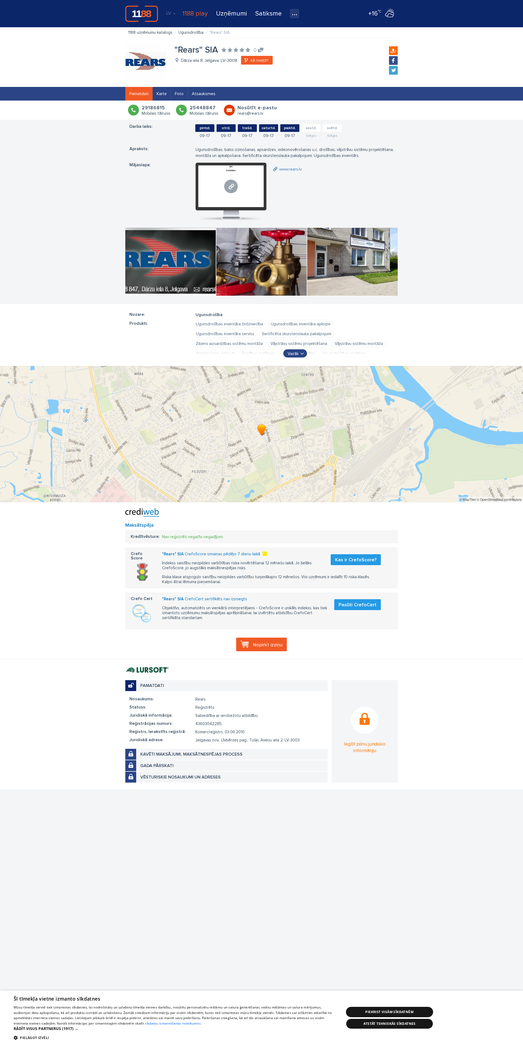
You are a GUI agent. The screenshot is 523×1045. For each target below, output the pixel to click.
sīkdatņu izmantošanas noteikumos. (173, 1023)
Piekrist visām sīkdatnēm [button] (389, 1012)
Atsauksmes (203, 93)
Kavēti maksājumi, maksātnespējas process (191, 754)
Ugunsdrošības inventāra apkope (301, 324)
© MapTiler (468, 499)
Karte (162, 93)
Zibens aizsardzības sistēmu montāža (229, 343)
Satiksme (268, 13)
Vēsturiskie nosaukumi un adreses (180, 777)
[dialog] (261, 1018)
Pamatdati (138, 93)
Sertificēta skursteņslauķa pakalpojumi (296, 333)
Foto (179, 93)
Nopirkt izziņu (267, 645)
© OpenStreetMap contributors (499, 499)
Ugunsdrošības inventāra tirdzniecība (229, 324)
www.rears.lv (290, 169)
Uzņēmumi (231, 13)
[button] (174, 1028)
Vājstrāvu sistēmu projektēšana (298, 343)
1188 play (195, 13)
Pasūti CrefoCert (357, 605)
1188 (141, 13)
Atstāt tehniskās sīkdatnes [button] (389, 1023)
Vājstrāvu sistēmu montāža (359, 343)
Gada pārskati (157, 765)
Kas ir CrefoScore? (355, 560)
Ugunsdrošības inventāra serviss (225, 333)
